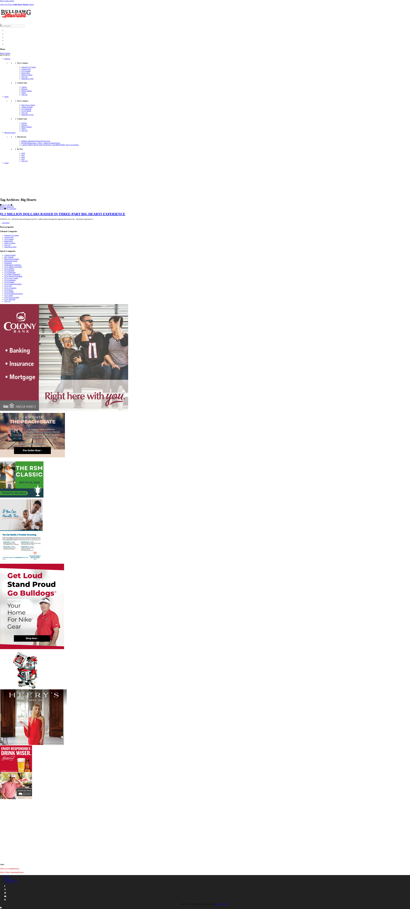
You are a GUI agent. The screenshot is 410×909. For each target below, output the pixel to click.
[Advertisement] (205, 181)
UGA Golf (8, 286)
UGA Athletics (9, 269)
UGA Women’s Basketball (13, 276)
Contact (7, 876)
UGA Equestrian (10, 280)
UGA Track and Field (11, 297)
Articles (24, 87)
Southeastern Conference (12, 265)
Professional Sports (10, 261)
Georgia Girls (26, 69)
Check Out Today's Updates (17, 4)
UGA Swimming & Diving (13, 294)
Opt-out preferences (11, 882)
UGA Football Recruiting (12, 284)
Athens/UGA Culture (28, 67)
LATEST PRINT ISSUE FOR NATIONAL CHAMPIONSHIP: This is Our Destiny (50, 145)
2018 (23, 153)
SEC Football (8, 257)
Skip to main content (7, 1)
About (6, 163)
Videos (23, 93)
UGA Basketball (9, 272)
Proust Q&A (25, 73)
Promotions (8, 263)
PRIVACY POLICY (222, 904)
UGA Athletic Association (13, 267)
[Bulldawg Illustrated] (16, 19)
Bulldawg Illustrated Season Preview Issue (35, 141)
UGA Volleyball (9, 299)
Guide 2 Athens (9, 880)
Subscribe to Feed (27, 79)
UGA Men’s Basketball (12, 274)
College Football (27, 107)
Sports (6, 97)
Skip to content (5, 53)
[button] (5, 55)
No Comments (11, 209)
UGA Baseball (26, 109)
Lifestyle (7, 59)
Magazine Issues (9, 133)
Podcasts (24, 89)
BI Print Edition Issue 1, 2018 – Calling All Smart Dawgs (40, 143)
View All (24, 77)
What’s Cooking (26, 75)
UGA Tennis (8, 295)
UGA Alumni (26, 71)
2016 (23, 157)
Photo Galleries (26, 91)
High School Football (11, 259)
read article (6, 223)
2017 (23, 155)
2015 (23, 159)
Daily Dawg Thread (28, 105)
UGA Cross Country (11, 278)
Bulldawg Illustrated (7, 207)
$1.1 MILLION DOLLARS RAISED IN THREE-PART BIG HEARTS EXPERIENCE (62, 214)
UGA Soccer (8, 290)
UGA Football (26, 111)
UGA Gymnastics (10, 288)
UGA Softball (9, 292)
